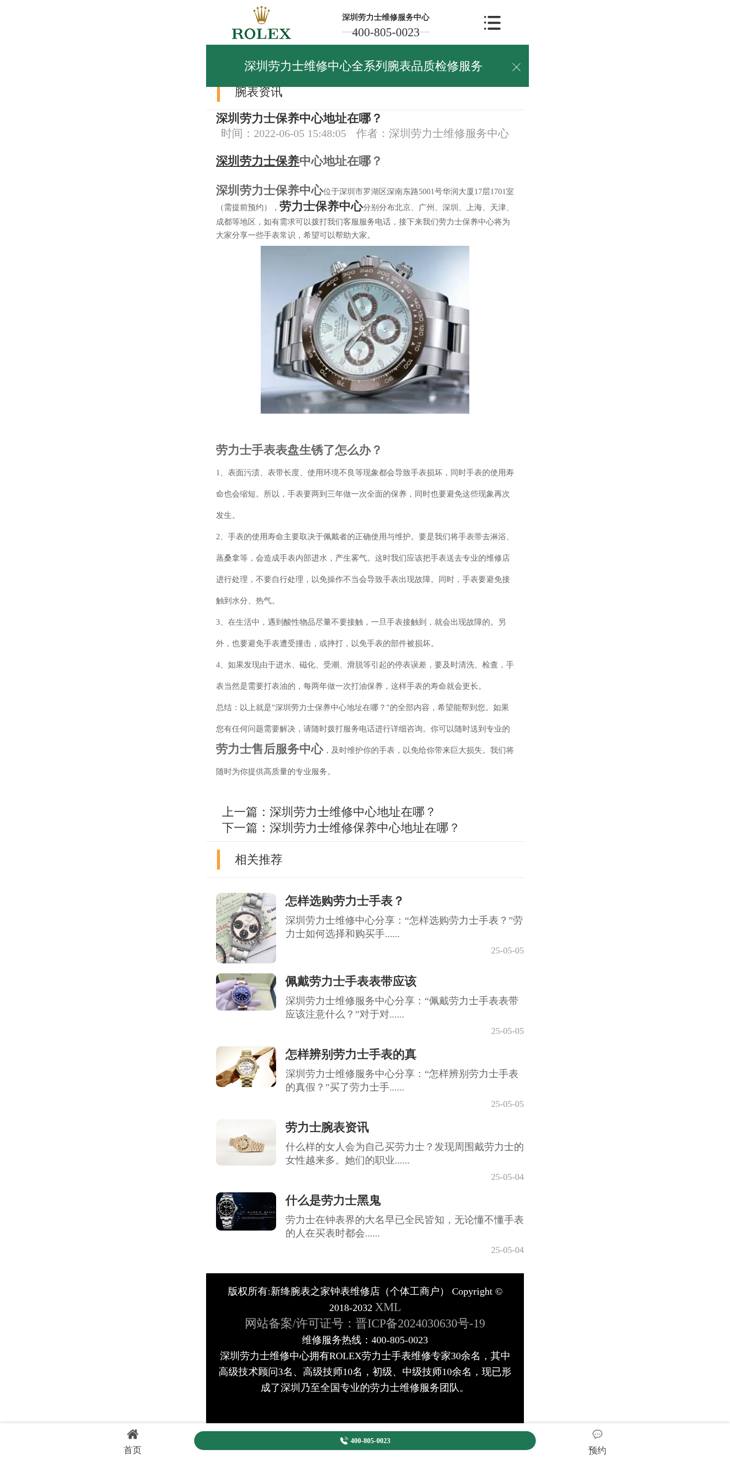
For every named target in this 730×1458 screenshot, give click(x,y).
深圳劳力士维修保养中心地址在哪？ (365, 827)
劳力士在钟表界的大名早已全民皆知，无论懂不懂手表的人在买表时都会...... (405, 1226)
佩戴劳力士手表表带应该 (351, 981)
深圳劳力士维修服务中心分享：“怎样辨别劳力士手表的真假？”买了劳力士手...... (402, 1080)
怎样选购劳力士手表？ (345, 900)
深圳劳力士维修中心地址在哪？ (353, 811)
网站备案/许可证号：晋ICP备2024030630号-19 (365, 1323)
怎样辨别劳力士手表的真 (351, 1054)
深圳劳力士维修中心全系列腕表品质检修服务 (363, 66)
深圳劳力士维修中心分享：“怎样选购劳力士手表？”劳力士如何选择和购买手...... (404, 927)
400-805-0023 (386, 32)
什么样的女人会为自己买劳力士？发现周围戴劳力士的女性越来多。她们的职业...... (405, 1153)
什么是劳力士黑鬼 (333, 1200)
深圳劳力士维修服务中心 (386, 17)
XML (388, 1307)
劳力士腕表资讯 (327, 1127)
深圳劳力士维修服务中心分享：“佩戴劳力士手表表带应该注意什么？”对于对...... (402, 1007)
